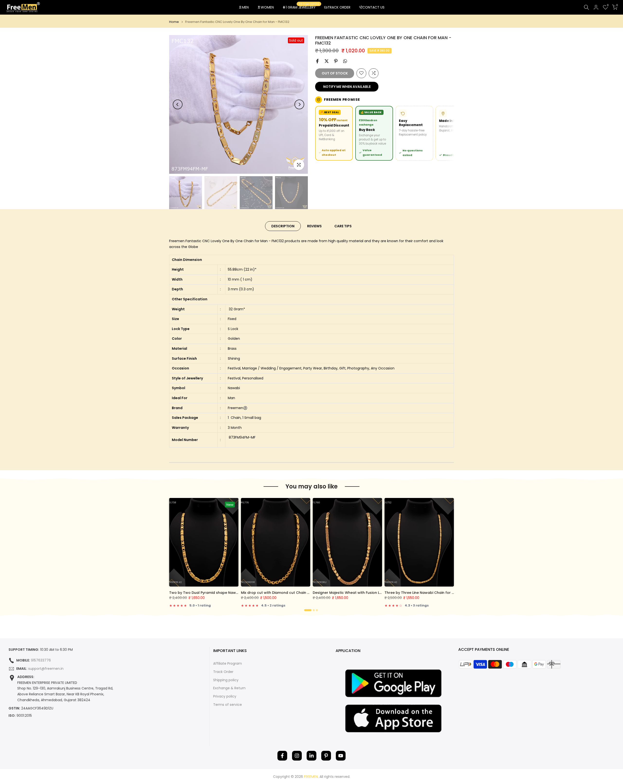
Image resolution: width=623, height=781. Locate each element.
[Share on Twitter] (326, 61)
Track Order (223, 672)
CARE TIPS (343, 226)
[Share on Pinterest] (336, 61)
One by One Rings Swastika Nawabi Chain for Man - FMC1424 (296, 592)
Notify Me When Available (347, 86)
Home (174, 21)
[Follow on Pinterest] (326, 756)
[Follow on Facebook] (282, 756)
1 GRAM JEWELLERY (302, 7)
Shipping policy (225, 680)
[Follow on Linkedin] (311, 756)
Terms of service (227, 704)
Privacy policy (224, 696)
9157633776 (41, 660)
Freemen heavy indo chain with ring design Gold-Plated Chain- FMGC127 (450, 592)
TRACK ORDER (339, 7)
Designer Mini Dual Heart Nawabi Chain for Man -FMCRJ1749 (223, 592)
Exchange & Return (229, 688)
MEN (245, 7)
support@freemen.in (46, 668)
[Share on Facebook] (317, 61)
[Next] (299, 104)
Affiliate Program (227, 663)
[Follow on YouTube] (341, 756)
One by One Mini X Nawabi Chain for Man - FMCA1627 (360, 592)
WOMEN (267, 7)
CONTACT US (373, 7)
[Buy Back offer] (374, 133)
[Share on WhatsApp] (345, 61)
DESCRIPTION (282, 226)
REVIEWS (314, 226)
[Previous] (178, 104)
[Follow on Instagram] (297, 756)
